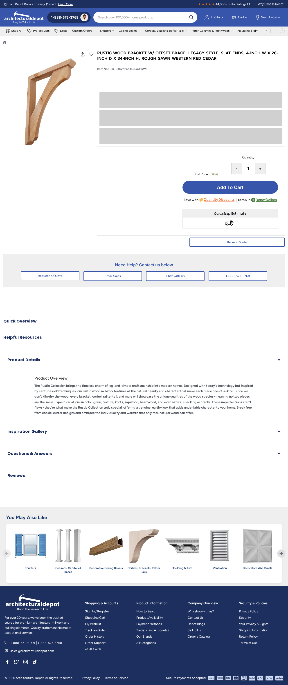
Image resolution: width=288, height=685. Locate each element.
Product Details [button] (23, 360)
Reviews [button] (16, 475)
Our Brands (144, 636)
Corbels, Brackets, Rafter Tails (164, 30)
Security (245, 618)
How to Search (147, 611)
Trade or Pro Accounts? (152, 630)
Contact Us (196, 618)
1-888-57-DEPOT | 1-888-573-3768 (36, 643)
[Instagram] (25, 662)
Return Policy (248, 636)
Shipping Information (253, 630)
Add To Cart (230, 187)
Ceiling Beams (128, 30)
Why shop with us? (201, 611)
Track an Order (95, 630)
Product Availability (149, 618)
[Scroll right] (282, 30)
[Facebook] (7, 662)
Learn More (65, 4)
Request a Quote (50, 276)
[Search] (191, 17)
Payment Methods (149, 624)
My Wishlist (93, 624)
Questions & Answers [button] (29, 453)
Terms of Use (248, 643)
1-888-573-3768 (238, 276)
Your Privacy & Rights (253, 624)
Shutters (105, 30)
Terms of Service (116, 678)
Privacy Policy (248, 611)
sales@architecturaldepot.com (32, 651)
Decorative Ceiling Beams (106, 568)
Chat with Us (175, 276)
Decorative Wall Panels (257, 568)
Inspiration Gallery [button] (27, 431)
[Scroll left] (275, 30)
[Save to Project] (91, 54)
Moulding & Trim (247, 30)
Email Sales (113, 276)
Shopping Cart (95, 618)
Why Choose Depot (271, 4)
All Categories (146, 643)
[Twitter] (16, 662)
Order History (94, 636)
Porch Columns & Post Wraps (210, 30)
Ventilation (220, 568)
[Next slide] (281, 553)
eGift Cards (93, 649)
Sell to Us (194, 630)
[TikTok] (35, 662)
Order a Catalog (199, 636)
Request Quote (237, 242)
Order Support (95, 643)
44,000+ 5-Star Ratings (231, 4)
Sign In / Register (97, 611)
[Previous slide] (7, 553)
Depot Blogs (196, 624)
